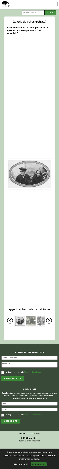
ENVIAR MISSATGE (12, 378)
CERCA (50, 13)
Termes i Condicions (32, 372)
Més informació (20, 464)
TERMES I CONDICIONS (29, 433)
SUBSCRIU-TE (10, 421)
